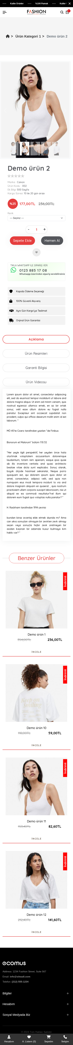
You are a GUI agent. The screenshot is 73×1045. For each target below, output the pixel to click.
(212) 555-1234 (20, 981)
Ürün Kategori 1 (28, 36)
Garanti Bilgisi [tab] (36, 368)
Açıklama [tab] (36, 339)
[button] (5, 110)
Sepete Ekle (22, 240)
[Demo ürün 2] (35, 110)
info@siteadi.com (20, 976)
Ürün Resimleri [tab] (36, 353)
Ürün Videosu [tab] (36, 382)
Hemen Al (52, 240)
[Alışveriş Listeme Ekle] (36, 252)
